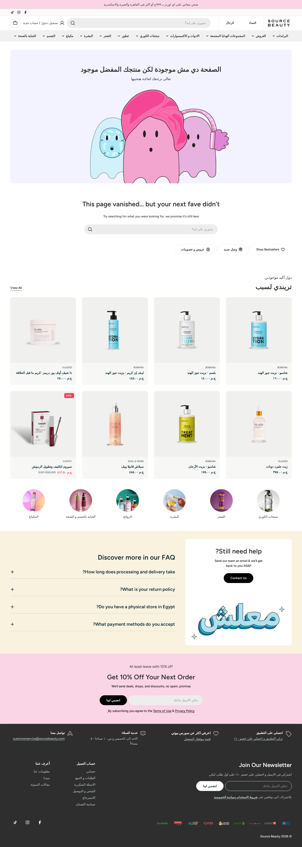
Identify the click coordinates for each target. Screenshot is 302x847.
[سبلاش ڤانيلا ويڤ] (115, 424)
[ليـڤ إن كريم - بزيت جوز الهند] (115, 330)
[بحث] (72, 23)
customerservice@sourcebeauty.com (39, 738)
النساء (252, 23)
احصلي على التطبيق (269, 733)
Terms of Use (162, 711)
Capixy (67, 461)
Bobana (282, 367)
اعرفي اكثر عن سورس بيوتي (191, 733)
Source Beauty (270, 836)
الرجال (230, 23)
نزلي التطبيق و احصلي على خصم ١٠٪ (258, 738)
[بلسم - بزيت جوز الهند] (187, 330)
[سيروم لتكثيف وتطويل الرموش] (43, 424)
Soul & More (136, 461)
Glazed (67, 367)
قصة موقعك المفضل (197, 739)
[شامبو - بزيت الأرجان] (187, 424)
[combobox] (139, 23)
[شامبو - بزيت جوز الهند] (259, 330)
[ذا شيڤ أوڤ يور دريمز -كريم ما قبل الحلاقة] (43, 330)
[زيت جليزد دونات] (259, 424)
